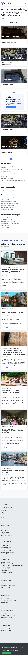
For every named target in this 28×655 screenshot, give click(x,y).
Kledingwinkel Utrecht (6, 599)
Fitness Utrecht (5, 229)
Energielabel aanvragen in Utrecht (9, 203)
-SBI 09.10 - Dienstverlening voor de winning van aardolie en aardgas (13, 174)
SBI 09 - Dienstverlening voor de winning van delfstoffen (12, 166)
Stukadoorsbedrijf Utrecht (7, 552)
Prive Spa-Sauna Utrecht (7, 627)
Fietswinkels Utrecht (6, 527)
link (9, 190)
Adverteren (4, 510)
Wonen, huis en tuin (8, 308)
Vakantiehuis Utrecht (6, 570)
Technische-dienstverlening (11, 348)
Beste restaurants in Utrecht (8, 221)
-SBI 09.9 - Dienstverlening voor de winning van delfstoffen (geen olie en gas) (13, 177)
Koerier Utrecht (5, 199)
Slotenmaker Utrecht (6, 617)
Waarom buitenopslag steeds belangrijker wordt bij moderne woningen (12, 430)
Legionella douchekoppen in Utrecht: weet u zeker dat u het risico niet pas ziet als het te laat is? (14, 352)
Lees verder (6, 287)
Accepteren (6, 652)
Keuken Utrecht (5, 595)
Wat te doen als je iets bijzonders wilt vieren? (13, 471)
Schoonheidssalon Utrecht (7, 547)
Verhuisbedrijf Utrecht (6, 554)
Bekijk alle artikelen (5, 246)
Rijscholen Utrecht (5, 525)
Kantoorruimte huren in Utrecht (9, 198)
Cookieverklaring (5, 514)
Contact (3, 509)
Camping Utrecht (5, 567)
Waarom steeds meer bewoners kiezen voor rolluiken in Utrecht (12, 312)
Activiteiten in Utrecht (6, 219)
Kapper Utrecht (5, 530)
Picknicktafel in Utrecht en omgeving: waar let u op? (11, 391)
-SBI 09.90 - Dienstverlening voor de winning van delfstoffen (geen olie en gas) (13, 181)
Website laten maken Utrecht (8, 600)
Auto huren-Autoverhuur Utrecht (9, 612)
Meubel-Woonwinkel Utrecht (8, 564)
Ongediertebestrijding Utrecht (8, 632)
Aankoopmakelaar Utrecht (8, 209)
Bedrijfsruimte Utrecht (6, 630)
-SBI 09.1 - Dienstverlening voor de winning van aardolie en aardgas (12, 170)
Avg (2, 515)
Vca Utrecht (4, 597)
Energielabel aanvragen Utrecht (9, 207)
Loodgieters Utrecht (6, 550)
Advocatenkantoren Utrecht (8, 615)
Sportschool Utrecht (6, 602)
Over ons (3, 512)
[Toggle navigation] (25, 3)
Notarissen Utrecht (6, 582)
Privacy (3, 517)
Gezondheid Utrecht (6, 532)
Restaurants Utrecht (6, 544)
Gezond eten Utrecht (6, 535)
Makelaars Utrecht (5, 587)
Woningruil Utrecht (5, 625)
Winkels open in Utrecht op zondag (10, 223)
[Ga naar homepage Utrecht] (8, 3)
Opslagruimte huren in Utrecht (8, 201)
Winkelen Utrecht (5, 562)
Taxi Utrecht (4, 529)
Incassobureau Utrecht (7, 629)
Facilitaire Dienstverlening (11, 267)
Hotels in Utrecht (5, 227)
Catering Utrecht (5, 545)
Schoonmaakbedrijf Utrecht (8, 585)
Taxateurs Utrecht (5, 584)
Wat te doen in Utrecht (7, 217)
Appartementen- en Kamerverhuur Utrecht (12, 565)
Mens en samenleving (8, 468)
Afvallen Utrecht (5, 534)
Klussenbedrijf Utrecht (6, 580)
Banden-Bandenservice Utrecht (9, 614)
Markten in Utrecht (6, 225)
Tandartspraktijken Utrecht (8, 549)
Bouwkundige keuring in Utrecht (9, 205)
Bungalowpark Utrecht (6, 572)
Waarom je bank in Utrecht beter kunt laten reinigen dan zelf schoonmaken (13, 271)
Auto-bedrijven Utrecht (7, 610)
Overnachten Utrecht (6, 569)
